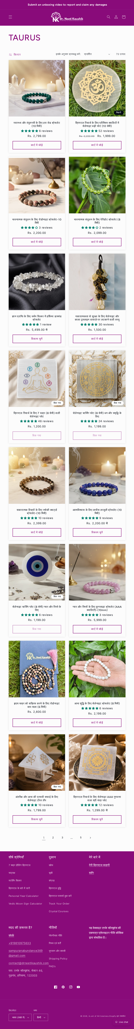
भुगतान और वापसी (57, 950)
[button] (10, 17)
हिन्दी (39, 1017)
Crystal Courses (58, 911)
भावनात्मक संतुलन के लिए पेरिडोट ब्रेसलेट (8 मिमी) (97, 221)
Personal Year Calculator (24, 896)
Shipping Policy (58, 958)
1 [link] (44, 837)
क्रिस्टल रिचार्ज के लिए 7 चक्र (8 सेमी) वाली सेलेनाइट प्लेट (37, 415)
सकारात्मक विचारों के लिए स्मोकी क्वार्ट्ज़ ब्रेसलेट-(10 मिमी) (37, 511)
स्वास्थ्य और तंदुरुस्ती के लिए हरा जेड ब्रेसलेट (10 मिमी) (37, 124)
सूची (51, 872)
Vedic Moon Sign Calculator (25, 903)
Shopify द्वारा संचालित (117, 1016)
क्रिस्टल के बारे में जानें (19, 888)
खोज (51, 865)
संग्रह (52, 880)
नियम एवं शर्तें (55, 943)
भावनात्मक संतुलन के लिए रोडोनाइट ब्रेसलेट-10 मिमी (36, 221)
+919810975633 (20, 943)
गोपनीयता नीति (55, 935)
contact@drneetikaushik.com (29, 963)
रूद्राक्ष (12, 872)
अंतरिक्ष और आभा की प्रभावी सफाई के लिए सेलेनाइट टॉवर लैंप (37, 798)
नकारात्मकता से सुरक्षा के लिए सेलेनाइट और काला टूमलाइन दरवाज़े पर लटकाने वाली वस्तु (97, 318)
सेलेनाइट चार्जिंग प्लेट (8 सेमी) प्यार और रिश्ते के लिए (36, 608)
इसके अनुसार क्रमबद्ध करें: (68, 54)
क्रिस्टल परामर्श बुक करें (60, 896)
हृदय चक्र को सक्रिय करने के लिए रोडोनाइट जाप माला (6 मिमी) (36, 705)
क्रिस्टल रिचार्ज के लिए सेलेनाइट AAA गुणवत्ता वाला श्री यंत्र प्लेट (97, 798)
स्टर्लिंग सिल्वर (15, 880)
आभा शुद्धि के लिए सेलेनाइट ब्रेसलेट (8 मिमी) (97, 703)
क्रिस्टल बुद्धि (55, 888)
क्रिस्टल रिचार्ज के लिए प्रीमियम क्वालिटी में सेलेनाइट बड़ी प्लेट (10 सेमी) (97, 124)
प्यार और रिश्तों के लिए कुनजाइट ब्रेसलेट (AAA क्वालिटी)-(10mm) (97, 608)
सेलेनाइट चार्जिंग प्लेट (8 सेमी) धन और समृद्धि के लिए (97, 415)
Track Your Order (59, 903)
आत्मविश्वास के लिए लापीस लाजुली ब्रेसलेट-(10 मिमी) (97, 511)
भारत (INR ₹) (18, 1017)
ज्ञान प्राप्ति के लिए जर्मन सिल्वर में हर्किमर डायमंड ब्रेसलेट (37, 318)
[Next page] (90, 837)
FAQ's (52, 966)
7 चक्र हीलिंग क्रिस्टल (20, 865)
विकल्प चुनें (36, 338)
